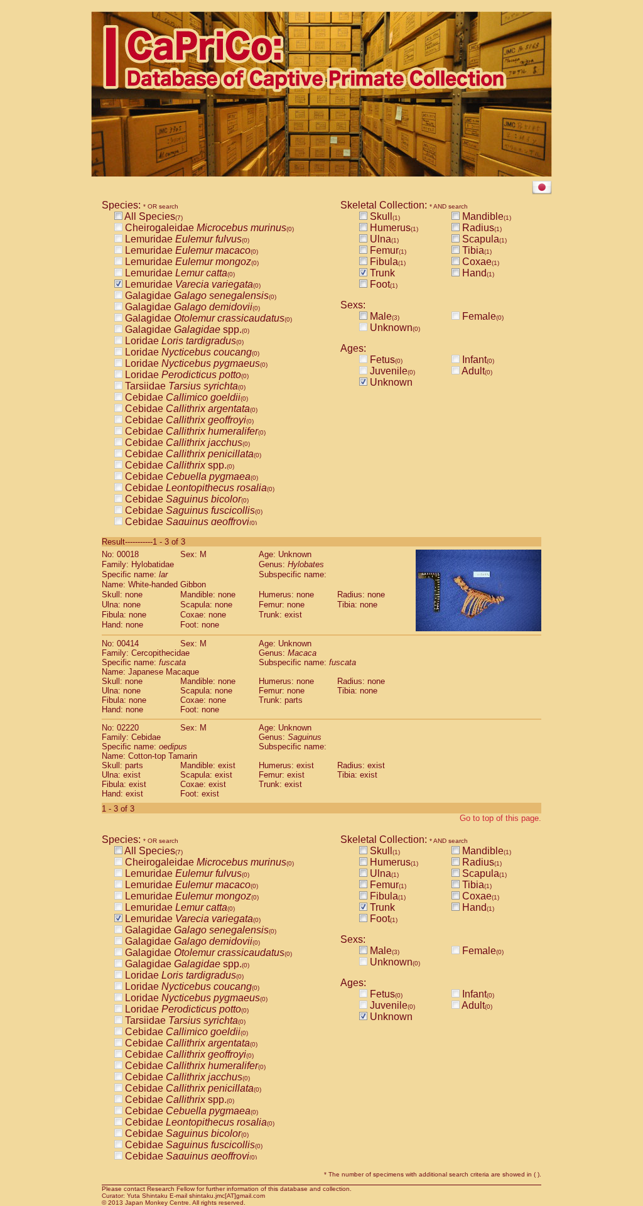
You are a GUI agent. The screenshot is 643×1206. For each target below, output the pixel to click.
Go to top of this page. (500, 818)
